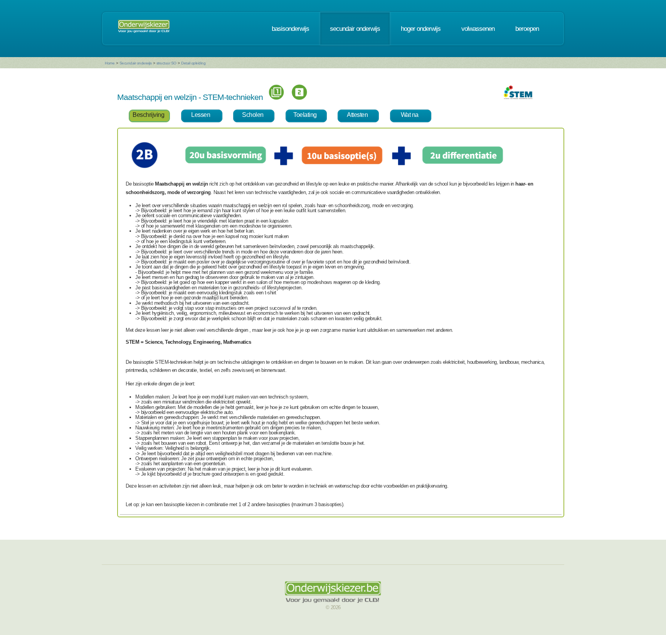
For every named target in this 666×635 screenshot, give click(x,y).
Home (109, 63)
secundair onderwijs (355, 28)
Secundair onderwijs (135, 63)
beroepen (527, 28)
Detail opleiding (193, 63)
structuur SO (166, 63)
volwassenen (477, 28)
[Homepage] (144, 28)
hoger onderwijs (421, 28)
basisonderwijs (290, 28)
